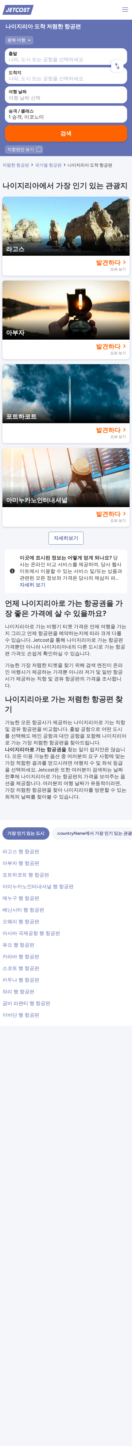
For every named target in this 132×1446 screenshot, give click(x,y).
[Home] (18, 9)
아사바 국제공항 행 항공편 (31, 933)
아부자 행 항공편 (20, 863)
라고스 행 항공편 (20, 851)
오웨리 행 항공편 (20, 921)
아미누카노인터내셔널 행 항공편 (38, 886)
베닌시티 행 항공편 (23, 910)
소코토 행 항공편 (20, 968)
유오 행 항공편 (18, 945)
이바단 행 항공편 (20, 1015)
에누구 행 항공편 (20, 898)
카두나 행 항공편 (20, 980)
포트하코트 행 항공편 (25, 875)
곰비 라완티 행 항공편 (26, 1003)
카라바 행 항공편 (20, 956)
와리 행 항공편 (18, 992)
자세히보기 (66, 538)
